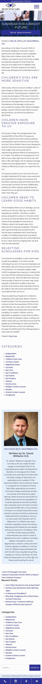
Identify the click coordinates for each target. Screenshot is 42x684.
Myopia (9, 389)
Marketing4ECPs (17, 676)
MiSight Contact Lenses (16, 387)
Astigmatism (11, 354)
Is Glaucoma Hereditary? (16, 593)
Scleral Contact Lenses (15, 392)
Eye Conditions (12, 373)
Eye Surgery (11, 378)
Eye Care (13, 336)
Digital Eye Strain (13, 365)
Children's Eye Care (14, 359)
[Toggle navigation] (36, 7)
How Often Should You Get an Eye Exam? (23, 585)
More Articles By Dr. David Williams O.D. (21, 449)
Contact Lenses (12, 362)
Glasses (9, 381)
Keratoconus (11, 384)
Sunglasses (10, 395)
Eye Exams (10, 376)
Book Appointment (21, 33)
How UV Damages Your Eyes (14, 572)
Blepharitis (10, 356)
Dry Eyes (9, 367)
